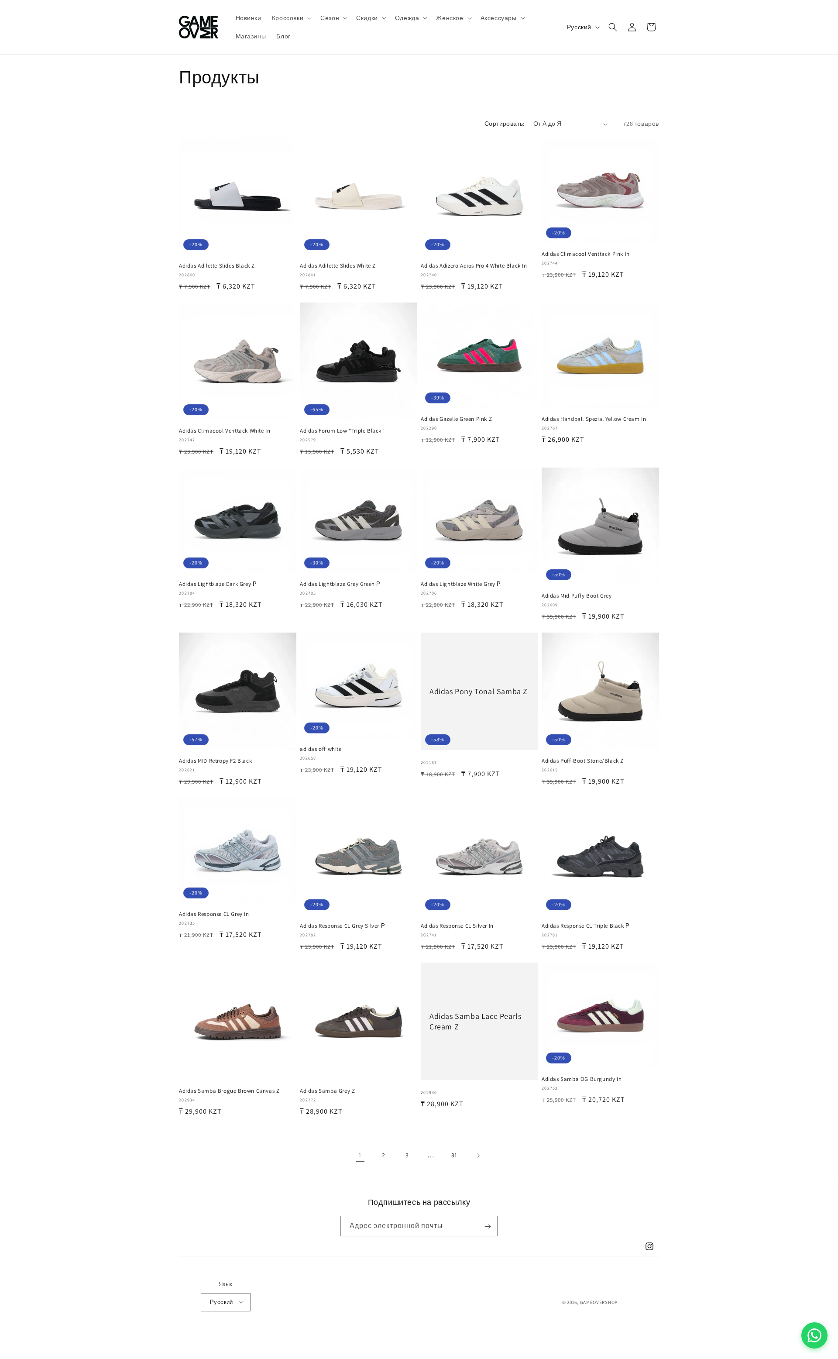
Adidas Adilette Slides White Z (338, 265)
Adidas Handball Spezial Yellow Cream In (594, 419)
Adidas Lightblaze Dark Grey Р (218, 584)
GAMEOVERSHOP (599, 1302)
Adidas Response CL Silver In (457, 925)
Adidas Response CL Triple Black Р (586, 925)
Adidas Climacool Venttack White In (224, 430)
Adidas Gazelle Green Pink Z (456, 419)
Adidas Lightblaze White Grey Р (461, 584)
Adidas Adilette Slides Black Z (217, 265)
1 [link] (360, 1154)
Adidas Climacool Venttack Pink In (586, 254)
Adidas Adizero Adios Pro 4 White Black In (474, 265)
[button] (291, 18)
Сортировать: (504, 123)
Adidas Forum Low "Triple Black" (342, 430)
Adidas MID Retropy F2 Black (215, 760)
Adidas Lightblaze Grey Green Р (340, 584)
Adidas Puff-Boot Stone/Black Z (583, 760)
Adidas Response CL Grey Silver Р (342, 925)
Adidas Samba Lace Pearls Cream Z (475, 1021)
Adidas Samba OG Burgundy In (582, 1079)
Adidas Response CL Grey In (214, 914)
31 (454, 1155)
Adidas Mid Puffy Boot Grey (577, 595)
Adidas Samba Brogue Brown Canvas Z (229, 1090)
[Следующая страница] (478, 1155)
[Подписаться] (487, 1226)
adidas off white (321, 749)
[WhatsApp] (814, 1335)
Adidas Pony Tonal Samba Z (478, 691)
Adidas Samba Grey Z (327, 1090)
